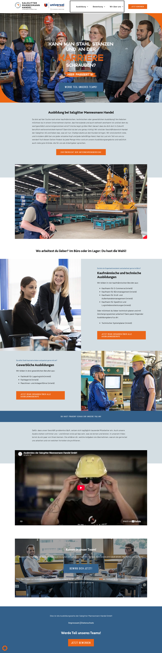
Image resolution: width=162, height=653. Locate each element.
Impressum (73, 622)
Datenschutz (87, 622)
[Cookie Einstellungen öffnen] (4, 650)
